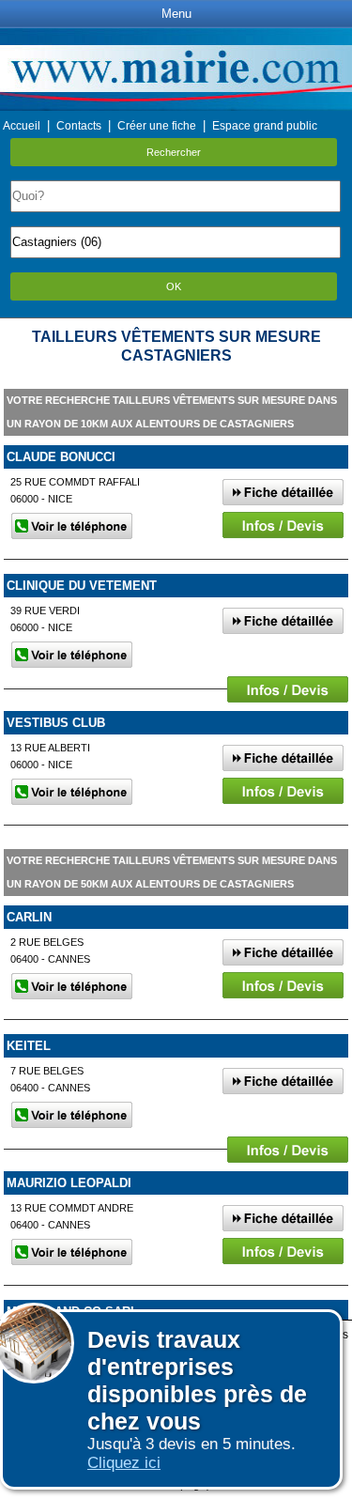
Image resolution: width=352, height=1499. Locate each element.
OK (173, 286)
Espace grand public (264, 125)
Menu (176, 14)
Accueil (21, 125)
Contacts (78, 125)
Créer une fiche (156, 125)
